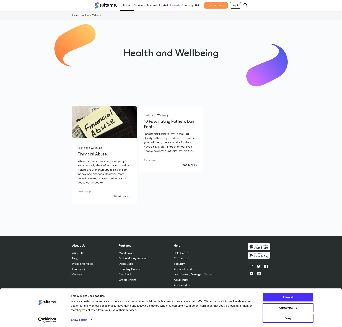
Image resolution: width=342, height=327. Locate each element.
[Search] (245, 5)
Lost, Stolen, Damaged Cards (193, 274)
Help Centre (181, 253)
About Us (78, 253)
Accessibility (182, 285)
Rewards (175, 5)
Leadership (79, 269)
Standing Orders (129, 269)
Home (75, 15)
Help (197, 5)
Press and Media (83, 264)
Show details (79, 319)
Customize (286, 307)
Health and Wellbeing (89, 147)
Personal (127, 5)
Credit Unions (127, 280)
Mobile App (126, 253)
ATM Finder (181, 280)
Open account (215, 5)
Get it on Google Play (259, 255)
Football (163, 5)
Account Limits (183, 269)
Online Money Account (134, 258)
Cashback (125, 274)
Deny (288, 318)
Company (187, 5)
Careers (77, 274)
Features (152, 5)
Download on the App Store (259, 246)
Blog (75, 258)
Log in (235, 5)
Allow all (288, 297)
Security (179, 264)
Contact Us (181, 258)
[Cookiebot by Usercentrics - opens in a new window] (47, 320)
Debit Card (126, 264)
